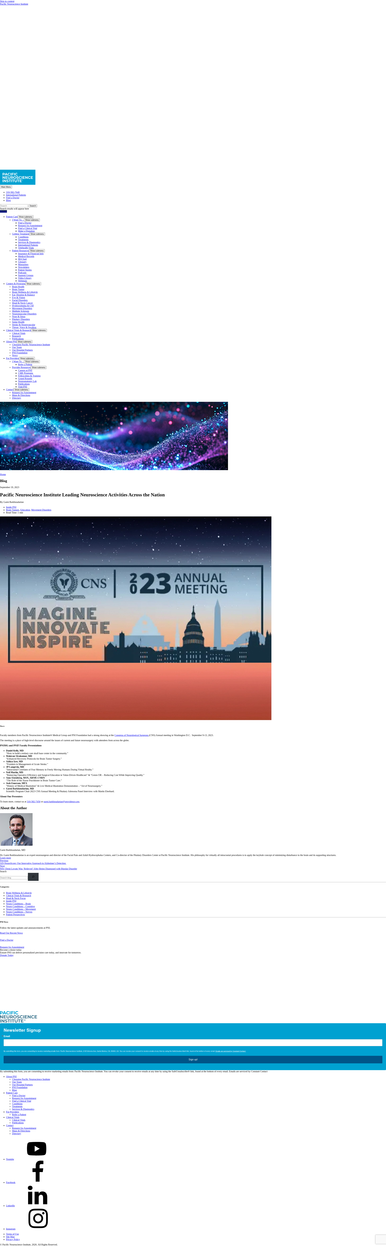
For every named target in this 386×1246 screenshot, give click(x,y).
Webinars (22, 280)
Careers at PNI (25, 370)
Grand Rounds (25, 378)
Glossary (22, 261)
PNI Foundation (19, 352)
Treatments (23, 239)
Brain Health (18, 286)
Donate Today (7, 955)
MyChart (22, 259)
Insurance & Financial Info (31, 253)
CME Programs (25, 373)
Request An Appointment (30, 225)
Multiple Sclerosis (20, 311)
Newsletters (23, 267)
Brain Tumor (18, 289)
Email (7, 1036)
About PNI (11, 341)
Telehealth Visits (26, 247)
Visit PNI (22, 386)
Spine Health (18, 322)
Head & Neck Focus (16, 898)
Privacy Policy (13, 1239)
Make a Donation (26, 231)
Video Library (25, 278)
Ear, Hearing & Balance (23, 295)
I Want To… (18, 220)
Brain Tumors (12, 510)
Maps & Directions (21, 395)
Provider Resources (21, 367)
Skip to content (7, 1)
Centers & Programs (15, 283)
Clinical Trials (18, 333)
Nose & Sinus (18, 316)
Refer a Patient (25, 364)
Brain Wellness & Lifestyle (25, 292)
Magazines (23, 264)
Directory (16, 398)
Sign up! (193, 1059)
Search (3, 871)
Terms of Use (12, 1234)
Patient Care (12, 216)
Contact (9, 389)
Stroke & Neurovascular (23, 324)
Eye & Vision (18, 297)
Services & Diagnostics (29, 242)
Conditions (23, 237)
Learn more (5, 858)
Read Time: (11, 512)
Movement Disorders (22, 308)
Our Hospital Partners (22, 350)
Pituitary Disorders (21, 319)
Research (16, 336)
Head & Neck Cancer (22, 303)
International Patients (16, 195)
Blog (8, 200)
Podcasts (22, 272)
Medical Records (26, 256)
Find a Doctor (12, 197)
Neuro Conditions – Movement (21, 909)
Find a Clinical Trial (27, 228)
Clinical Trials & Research (18, 330)
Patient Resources (20, 250)
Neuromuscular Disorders (24, 314)
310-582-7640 (13, 192)
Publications (18, 338)
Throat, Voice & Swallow (24, 327)
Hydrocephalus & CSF (23, 305)
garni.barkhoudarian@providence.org (61, 801)
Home (3, 474)
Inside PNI (11, 507)
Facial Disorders (20, 300)
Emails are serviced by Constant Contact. (230, 1051)
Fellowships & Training (29, 376)
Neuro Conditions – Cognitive (20, 906)
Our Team (17, 347)
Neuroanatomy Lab (27, 381)
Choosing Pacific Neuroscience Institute (31, 344)
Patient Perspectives (15, 914)
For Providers (12, 358)
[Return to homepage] (193, 1009)
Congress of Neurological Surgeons (131, 735)
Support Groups (25, 275)
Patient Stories (25, 270)
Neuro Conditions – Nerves (19, 912)
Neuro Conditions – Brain (18, 903)
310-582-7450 (33, 801)
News (15, 355)
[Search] (33, 877)
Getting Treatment (20, 234)
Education (25, 510)
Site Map (10, 1236)
